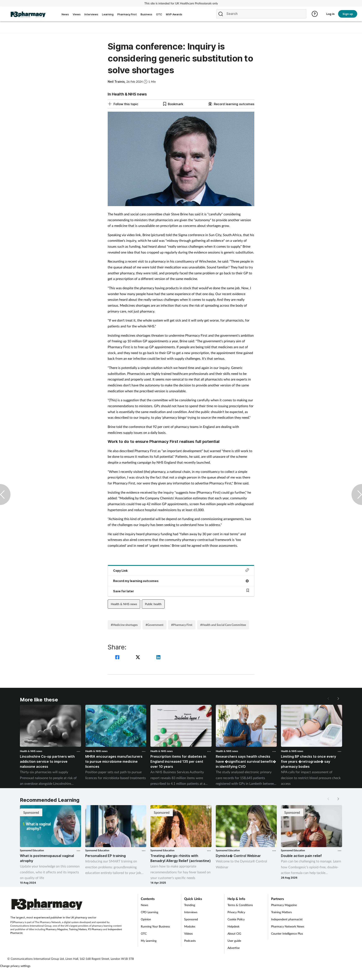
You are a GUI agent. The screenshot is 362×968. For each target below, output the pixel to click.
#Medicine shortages (124, 625)
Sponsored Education (32, 850)
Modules (189, 926)
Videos (188, 933)
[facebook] (118, 658)
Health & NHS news (124, 604)
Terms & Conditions (240, 905)
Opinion (146, 919)
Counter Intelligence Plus (287, 933)
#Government (154, 625)
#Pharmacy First (181, 625)
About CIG (234, 933)
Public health (153, 604)
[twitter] (138, 658)
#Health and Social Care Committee (223, 625)
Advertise (234, 948)
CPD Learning (149, 912)
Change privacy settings (15, 966)
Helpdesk (233, 926)
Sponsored (191, 919)
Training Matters (78, 929)
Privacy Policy (236, 912)
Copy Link (120, 570)
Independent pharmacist (287, 919)
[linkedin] (158, 658)
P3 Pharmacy (95, 929)
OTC (144, 933)
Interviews (190, 912)
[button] (338, 698)
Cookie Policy (236, 919)
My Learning (148, 940)
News (144, 905)
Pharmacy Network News (287, 926)
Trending (189, 905)
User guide (234, 940)
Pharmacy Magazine (57, 929)
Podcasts (190, 940)
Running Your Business (155, 926)
